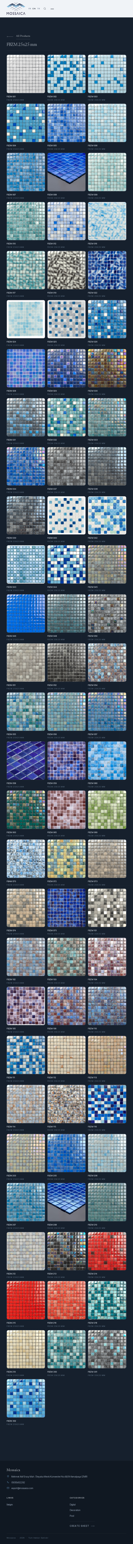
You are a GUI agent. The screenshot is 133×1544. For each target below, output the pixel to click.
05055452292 (18, 1482)
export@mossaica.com (22, 1488)
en (34, 8)
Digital (73, 1504)
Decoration (75, 1510)
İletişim (10, 1504)
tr (38, 8)
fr (30, 8)
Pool (72, 1516)
